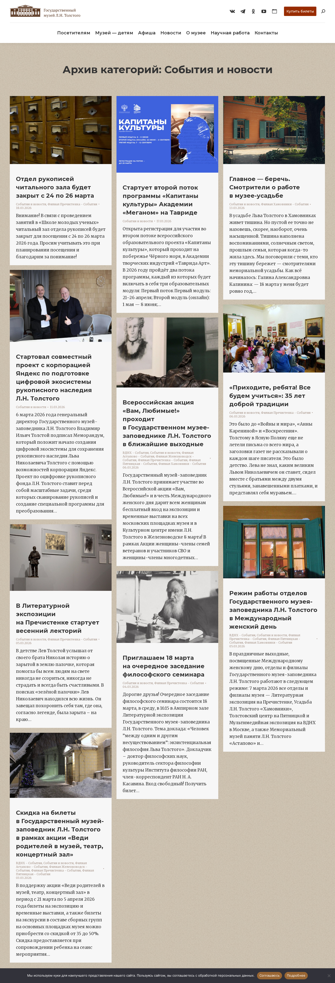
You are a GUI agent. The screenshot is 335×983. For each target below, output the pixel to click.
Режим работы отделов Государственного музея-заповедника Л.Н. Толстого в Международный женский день (273, 610)
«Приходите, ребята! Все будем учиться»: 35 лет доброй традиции (270, 396)
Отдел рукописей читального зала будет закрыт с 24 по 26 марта (55, 187)
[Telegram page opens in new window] (242, 11)
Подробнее (296, 975)
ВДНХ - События (136, 453)
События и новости (31, 204)
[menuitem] (73, 33)
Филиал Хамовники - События (285, 204)
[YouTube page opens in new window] (264, 11)
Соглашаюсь (269, 975)
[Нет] (328, 975)
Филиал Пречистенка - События (72, 204)
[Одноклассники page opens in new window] (253, 11)
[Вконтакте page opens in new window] (232, 11)
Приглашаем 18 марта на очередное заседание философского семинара (164, 666)
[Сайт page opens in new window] (274, 11)
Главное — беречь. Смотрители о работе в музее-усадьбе (264, 187)
